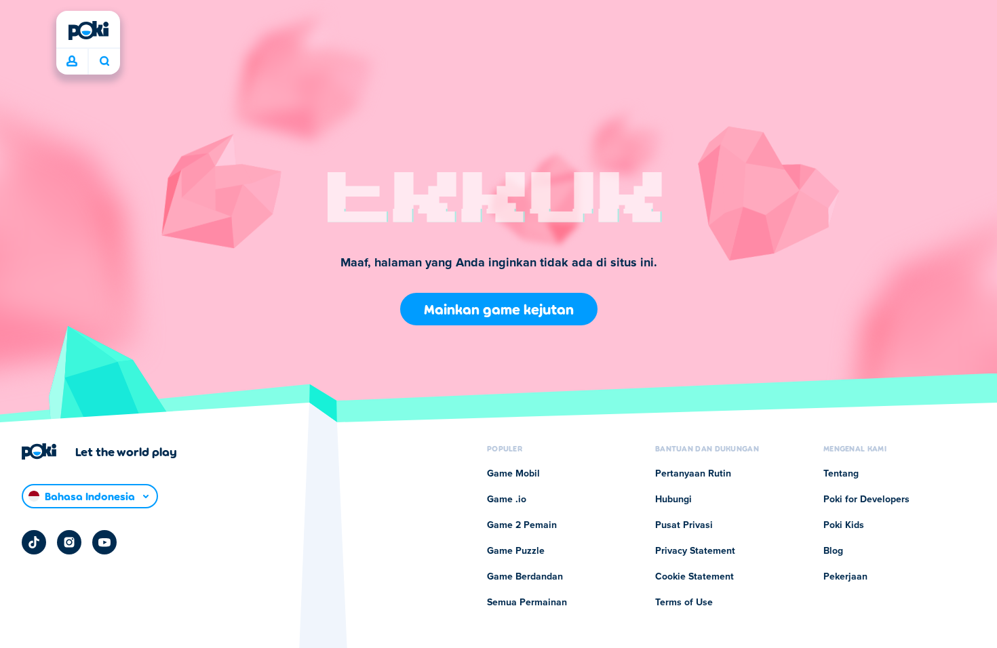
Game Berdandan (525, 577)
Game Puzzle (516, 551)
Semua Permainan (527, 602)
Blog (833, 551)
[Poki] (88, 30)
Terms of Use (684, 602)
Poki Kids (843, 525)
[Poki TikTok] (34, 542)
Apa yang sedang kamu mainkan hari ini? (104, 62)
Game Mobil (513, 474)
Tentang (841, 474)
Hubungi (673, 499)
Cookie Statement (694, 577)
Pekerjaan (845, 577)
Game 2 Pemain (522, 525)
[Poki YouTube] (104, 542)
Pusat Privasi (684, 525)
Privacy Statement (695, 551)
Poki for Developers (866, 499)
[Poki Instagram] (69, 542)
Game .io (506, 499)
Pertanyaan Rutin (693, 474)
